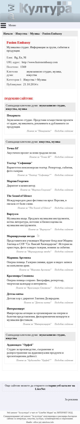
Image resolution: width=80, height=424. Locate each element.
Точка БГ (13, 148)
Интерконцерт (16, 308)
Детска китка (15, 293)
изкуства (31, 75)
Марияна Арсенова (19, 257)
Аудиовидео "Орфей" (20, 344)
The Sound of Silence (19, 195)
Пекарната (13, 115)
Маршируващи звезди (21, 236)
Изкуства (21, 33)
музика (57, 71)
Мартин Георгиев (18, 181)
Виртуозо (13, 214)
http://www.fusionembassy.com (40, 62)
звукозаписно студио (38, 71)
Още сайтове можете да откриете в (40, 387)
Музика (35, 33)
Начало (8, 33)
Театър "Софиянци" (19, 163)
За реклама (71, 399)
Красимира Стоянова (20, 275)
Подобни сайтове (64, 131)
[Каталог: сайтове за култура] (37, 20)
